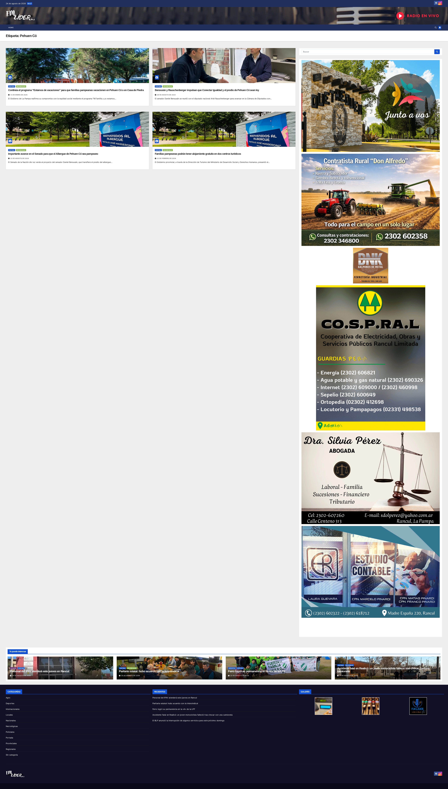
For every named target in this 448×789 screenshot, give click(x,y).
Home (11, 27)
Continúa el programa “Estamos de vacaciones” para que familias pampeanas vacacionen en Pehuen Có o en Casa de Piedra (76, 90)
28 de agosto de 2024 (166, 95)
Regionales (349, 665)
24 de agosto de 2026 (21, 675)
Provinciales (21, 86)
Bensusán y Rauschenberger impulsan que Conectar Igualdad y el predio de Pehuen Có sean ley (207, 90)
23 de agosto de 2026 (239, 675)
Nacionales (11, 720)
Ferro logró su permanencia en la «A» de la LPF (256, 671)
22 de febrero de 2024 (166, 158)
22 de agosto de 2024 (19, 158)
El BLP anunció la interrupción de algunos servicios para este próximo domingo (188, 720)
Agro (8, 697)
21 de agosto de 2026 (348, 675)
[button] (436, 27)
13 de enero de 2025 (18, 95)
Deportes (232, 668)
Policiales (10, 732)
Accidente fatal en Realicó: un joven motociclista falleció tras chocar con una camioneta (383, 670)
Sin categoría (12, 755)
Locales (13, 668)
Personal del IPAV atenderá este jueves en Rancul (39, 671)
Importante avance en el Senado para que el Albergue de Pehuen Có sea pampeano (53, 153)
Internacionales (12, 709)
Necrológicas (12, 726)
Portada (11, 86)
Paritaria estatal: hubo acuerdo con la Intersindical (149, 671)
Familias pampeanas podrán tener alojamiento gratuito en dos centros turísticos (198, 153)
